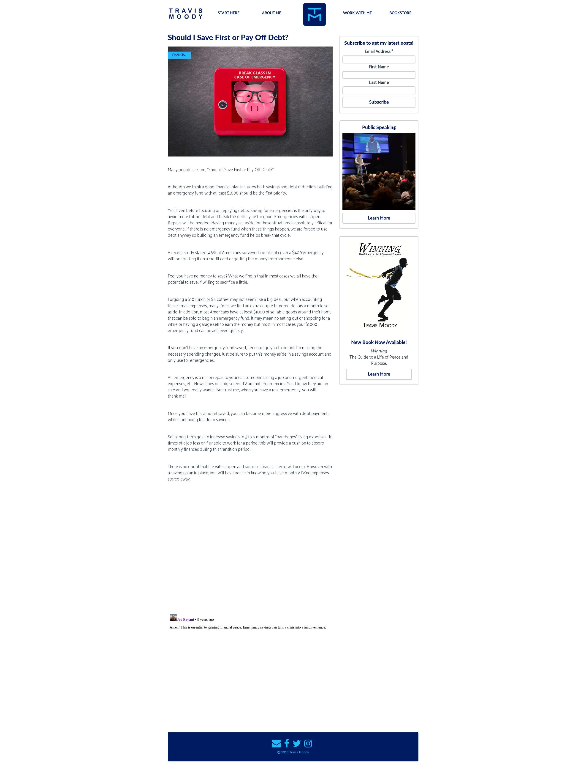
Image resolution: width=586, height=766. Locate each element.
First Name (379, 66)
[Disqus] (250, 550)
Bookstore (400, 13)
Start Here (228, 13)
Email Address (379, 51)
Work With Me (357, 13)
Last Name (379, 82)
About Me (271, 13)
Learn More (379, 218)
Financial (179, 54)
